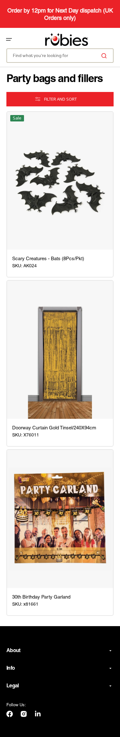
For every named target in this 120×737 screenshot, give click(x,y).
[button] (9, 39)
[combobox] (60, 55)
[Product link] (60, 181)
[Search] (105, 55)
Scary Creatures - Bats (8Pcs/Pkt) (48, 259)
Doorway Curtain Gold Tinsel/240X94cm (54, 428)
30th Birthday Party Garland (41, 597)
